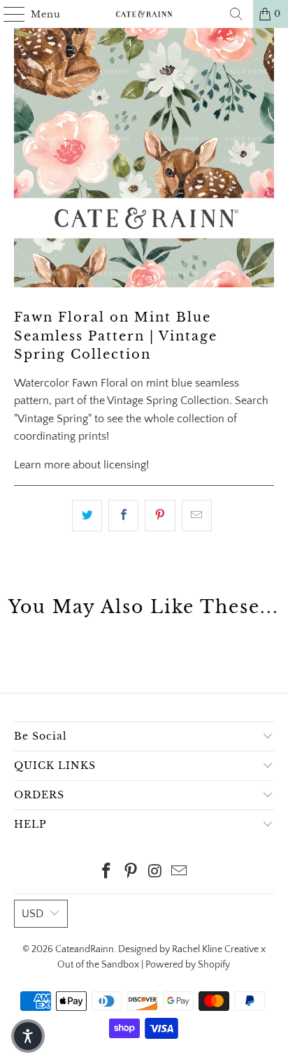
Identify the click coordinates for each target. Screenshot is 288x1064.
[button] (28, 1036)
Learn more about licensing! (81, 465)
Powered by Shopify (187, 964)
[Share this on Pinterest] (160, 516)
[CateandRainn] (144, 14)
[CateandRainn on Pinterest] (131, 873)
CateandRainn (84, 949)
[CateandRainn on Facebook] (106, 873)
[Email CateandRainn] (179, 873)
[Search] (236, 14)
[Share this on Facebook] (123, 516)
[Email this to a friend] (197, 516)
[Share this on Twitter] (87, 516)
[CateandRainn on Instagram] (155, 873)
